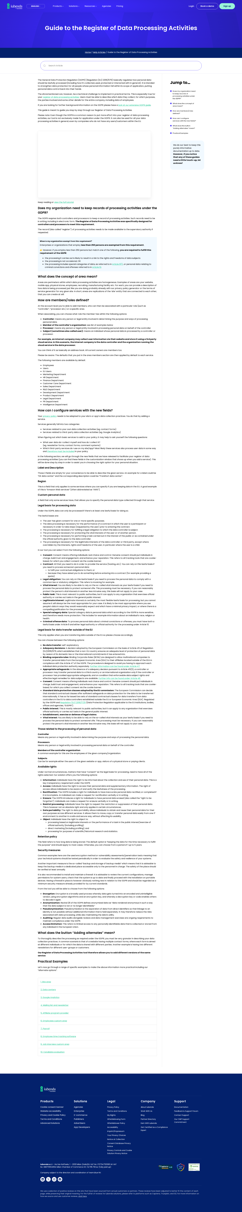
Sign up (227, 6)
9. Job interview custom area (55, 1044)
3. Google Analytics (50, 997)
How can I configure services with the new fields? (184, 119)
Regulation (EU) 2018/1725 (73, 702)
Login (191, 6)
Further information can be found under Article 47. (115, 666)
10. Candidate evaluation (53, 1052)
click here (82, 1196)
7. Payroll (45, 1028)
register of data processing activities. (61, 97)
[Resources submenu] (96, 6)
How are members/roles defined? (183, 112)
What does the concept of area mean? (183, 104)
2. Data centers (48, 989)
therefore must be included (60, 451)
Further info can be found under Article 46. (120, 678)
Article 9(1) (117, 264)
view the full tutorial (64, 202)
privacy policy (50, 416)
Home (88, 52)
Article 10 (96, 267)
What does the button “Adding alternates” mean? (184, 127)
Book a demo (207, 6)
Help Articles (99, 52)
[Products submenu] (63, 6)
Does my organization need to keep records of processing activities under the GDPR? (184, 95)
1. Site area (46, 981)
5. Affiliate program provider (55, 1013)
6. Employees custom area (54, 1020)
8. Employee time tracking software (58, 1036)
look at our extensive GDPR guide (134, 105)
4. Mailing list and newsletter (55, 1005)
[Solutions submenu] (78, 6)
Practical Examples (180, 133)
